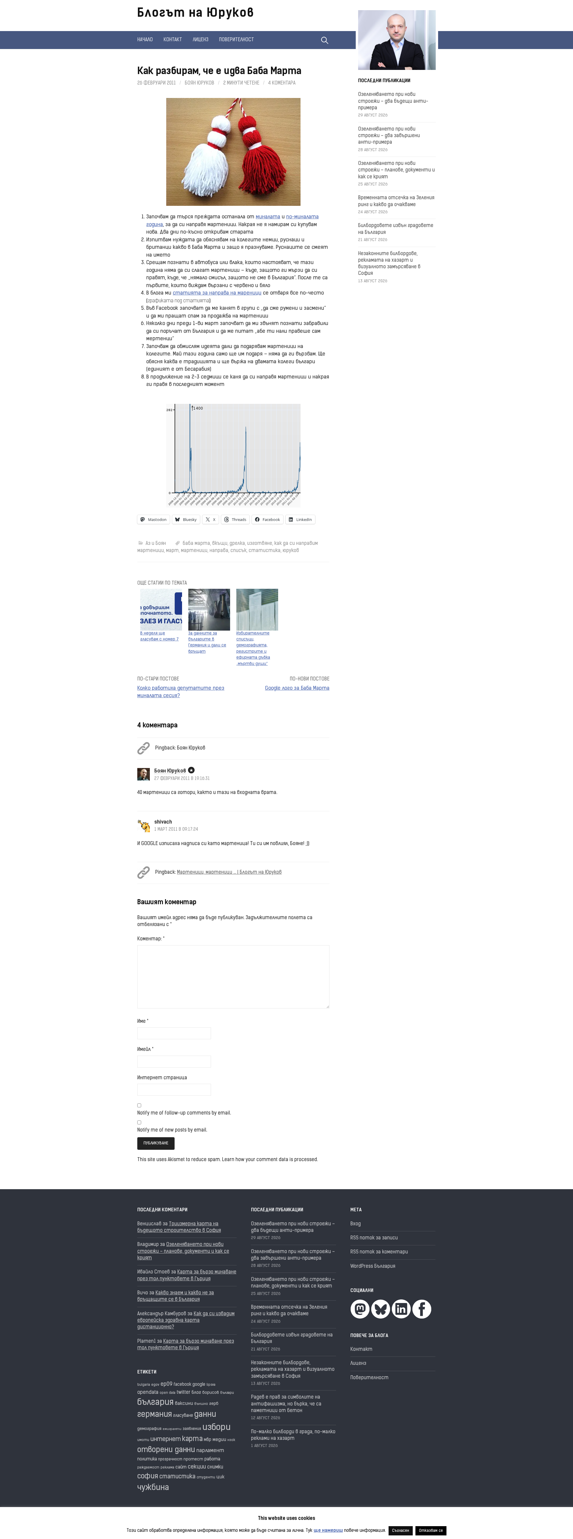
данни (205, 1415)
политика (147, 1459)
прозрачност (170, 1459)
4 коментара (281, 83)
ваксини (184, 1403)
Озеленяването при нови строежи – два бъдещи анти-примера (393, 101)
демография (149, 1429)
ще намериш (328, 1531)
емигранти (172, 1429)
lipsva (211, 1385)
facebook (182, 1384)
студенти (206, 1477)
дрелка (237, 543)
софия (147, 1476)
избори (216, 1427)
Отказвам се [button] (431, 1531)
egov (155, 1385)
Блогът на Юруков (195, 14)
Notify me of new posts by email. (172, 1130)
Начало (145, 40)
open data (167, 1393)
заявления (192, 1429)
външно (201, 1404)
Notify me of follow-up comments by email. (184, 1113)
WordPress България (372, 1266)
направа (219, 550)
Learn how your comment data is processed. (270, 1160)
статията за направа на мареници (217, 293)
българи (227, 1393)
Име (142, 1021)
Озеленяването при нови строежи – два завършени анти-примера (389, 136)
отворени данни (166, 1450)
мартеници (194, 550)
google (198, 1384)
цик (220, 1477)
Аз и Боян (156, 543)
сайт (181, 1467)
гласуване (183, 1416)
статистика (265, 550)
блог (196, 1393)
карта (192, 1439)
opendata (147, 1392)
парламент (210, 1450)
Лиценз (200, 40)
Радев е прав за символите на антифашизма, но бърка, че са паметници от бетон (286, 1404)
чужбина (153, 1488)
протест (193, 1459)
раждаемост (148, 1467)
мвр (207, 1440)
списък (238, 550)
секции (197, 1467)
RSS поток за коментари (379, 1252)
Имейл (145, 1049)
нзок (231, 1440)
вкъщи (219, 543)
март (172, 550)
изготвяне (259, 543)
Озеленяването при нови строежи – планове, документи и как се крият (396, 170)
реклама (167, 1467)
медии (219, 1439)
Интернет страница (162, 1078)
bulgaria (143, 1385)
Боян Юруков (199, 83)
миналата (268, 217)
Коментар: (150, 939)
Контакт (173, 40)
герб (213, 1404)
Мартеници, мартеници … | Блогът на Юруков (229, 872)
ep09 (166, 1384)
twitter (183, 1392)
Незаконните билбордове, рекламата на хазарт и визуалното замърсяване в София (293, 1370)
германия (154, 1415)
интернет (165, 1440)
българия (155, 1403)
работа (212, 1459)
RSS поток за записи (374, 1238)
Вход (355, 1224)
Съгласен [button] (400, 1531)
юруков (291, 550)
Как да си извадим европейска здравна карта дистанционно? (186, 1321)
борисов (210, 1393)
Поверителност (236, 40)
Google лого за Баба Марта (297, 688)
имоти (143, 1440)
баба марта (196, 543)
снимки (215, 1467)
